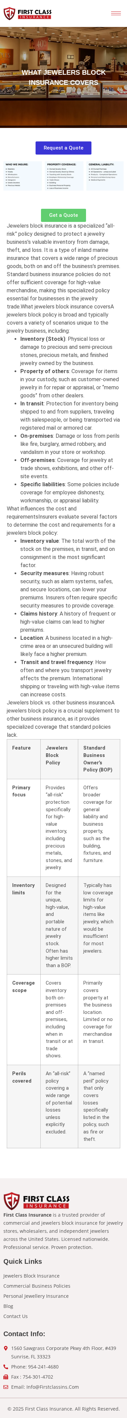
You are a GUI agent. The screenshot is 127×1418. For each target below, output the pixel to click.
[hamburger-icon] (116, 13)
